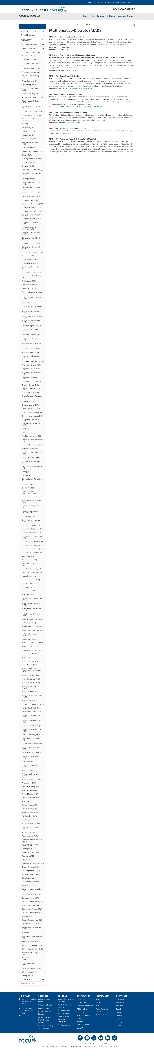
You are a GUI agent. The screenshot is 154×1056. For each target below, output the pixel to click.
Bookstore (119, 1006)
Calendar (119, 1009)
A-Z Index (111, 16)
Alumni (98, 999)
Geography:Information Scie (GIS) (32, 467)
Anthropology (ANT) (29, 85)
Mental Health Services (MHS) (32, 650)
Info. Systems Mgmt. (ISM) (31, 525)
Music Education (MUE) (30, 661)
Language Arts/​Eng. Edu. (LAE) (31, 564)
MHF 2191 (76, 70)
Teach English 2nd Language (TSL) (32, 937)
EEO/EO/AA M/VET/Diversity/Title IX (105, 1046)
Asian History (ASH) (29, 131)
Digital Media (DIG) (29, 281)
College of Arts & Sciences (44, 1001)
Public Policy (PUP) (28, 832)
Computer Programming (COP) (30, 223)
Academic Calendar (126, 16)
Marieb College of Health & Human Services (44, 1020)
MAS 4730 (77, 107)
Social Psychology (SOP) (30, 878)
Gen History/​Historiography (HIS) (32, 453)
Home (84, 16)
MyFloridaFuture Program (83, 1020)
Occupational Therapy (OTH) (32, 712)
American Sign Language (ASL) (31, 76)
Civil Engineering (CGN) (30, 179)
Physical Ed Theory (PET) (30, 787)
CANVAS (119, 1012)
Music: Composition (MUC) (31, 675)
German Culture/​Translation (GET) (32, 480)
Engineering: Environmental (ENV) (31, 373)
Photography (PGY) (29, 783)
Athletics (99, 1002)
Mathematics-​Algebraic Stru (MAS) (31, 634)
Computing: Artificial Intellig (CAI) (31, 248)
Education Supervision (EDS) (32, 326)
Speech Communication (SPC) (32, 913)
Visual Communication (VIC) (32, 968)
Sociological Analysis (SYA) (31, 894)
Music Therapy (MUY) (29, 665)
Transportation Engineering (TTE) (31, 958)
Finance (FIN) (27, 432)
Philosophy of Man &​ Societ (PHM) (31, 775)
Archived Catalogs (27, 983)
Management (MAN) (29, 591)
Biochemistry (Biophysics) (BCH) (31, 143)
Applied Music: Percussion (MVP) (31, 107)
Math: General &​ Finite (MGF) (32, 619)
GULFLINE (119, 1022)
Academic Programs (28, 31)
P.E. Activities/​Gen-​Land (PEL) (32, 753)
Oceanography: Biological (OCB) (31, 716)
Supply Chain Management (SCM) (31, 928)
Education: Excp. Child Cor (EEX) (31, 339)
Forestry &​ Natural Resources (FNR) (32, 440)
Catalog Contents (97, 16)
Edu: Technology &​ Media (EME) (31, 321)
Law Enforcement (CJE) (30, 576)
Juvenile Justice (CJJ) (29, 560)
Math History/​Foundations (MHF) (31, 609)
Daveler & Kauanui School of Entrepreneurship (64, 1007)
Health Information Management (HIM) (29, 492)
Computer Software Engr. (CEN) (31, 233)
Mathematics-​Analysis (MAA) (32, 639)
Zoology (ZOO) (27, 976)
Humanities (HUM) (28, 516)
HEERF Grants (82, 1012)
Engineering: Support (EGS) (31, 381)
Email (118, 1019)
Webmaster (79, 1046)
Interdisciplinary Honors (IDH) (32, 541)
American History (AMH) (30, 68)
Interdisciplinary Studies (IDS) (32, 549)
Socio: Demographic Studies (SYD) (32, 890)
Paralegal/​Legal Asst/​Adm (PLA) (31, 757)
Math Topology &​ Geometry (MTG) (32, 615)
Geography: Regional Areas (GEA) (31, 462)
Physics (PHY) (27, 801)
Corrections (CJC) (28, 256)
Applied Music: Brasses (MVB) (32, 97)
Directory (119, 1016)
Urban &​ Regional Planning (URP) (31, 964)
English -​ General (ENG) (30, 385)
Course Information (29, 27)
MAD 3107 (76, 89)
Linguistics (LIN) (27, 583)
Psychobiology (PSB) (29, 816)
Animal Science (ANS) (29, 81)
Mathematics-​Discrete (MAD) (32, 643)
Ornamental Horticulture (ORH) (30, 739)
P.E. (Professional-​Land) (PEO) (32, 744)
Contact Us (25, 1016)
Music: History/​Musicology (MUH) (31, 687)
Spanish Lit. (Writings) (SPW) (32, 909)
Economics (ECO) (28, 303)
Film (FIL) (25, 429)
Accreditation (81, 1002)
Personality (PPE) (28, 761)
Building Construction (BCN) (32, 159)
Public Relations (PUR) (30, 836)
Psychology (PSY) (28, 820)
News (123, 2)
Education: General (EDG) (31, 349)
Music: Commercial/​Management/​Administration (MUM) (32, 670)
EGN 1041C (98, 107)
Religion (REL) (27, 860)
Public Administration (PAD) (31, 823)
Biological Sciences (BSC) (30, 148)
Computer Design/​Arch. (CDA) (32, 215)
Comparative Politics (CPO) (31, 208)
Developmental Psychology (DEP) (31, 276)
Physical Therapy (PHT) (30, 794)
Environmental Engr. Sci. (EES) (32, 409)
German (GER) (27, 475)
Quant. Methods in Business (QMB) (32, 840)
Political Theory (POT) (29, 809)
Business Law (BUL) (29, 162)
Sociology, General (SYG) (30, 898)
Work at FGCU (101, 1015)
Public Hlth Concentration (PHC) (31, 828)
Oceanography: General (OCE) (32, 726)
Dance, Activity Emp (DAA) (31, 272)
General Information (28, 35)
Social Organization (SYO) (31, 871)
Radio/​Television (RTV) (30, 845)
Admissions (120, 1002)
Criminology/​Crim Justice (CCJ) (31, 267)
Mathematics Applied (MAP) (32, 627)
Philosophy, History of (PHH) (32, 779)
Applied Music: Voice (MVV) (31, 115)
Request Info (113, 2)
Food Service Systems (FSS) (31, 436)
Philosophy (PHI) (28, 770)
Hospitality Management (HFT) (30, 506)
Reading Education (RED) (31, 852)
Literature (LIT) (27, 587)
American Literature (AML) (31, 72)
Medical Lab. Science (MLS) (31, 647)
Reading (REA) (27, 849)
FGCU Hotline (82, 1009)
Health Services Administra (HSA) (31, 501)
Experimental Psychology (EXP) (31, 424)
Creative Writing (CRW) (30, 260)
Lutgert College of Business (44, 1013)
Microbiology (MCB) (29, 654)
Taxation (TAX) (27, 933)
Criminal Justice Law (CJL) (31, 263)
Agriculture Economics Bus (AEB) (31, 64)
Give (129, 2)
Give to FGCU (101, 1006)
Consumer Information (85, 1006)
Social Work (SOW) (29, 885)
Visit (97, 2)
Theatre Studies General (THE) (32, 949)
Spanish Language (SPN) (30, 905)
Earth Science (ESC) (29, 288)
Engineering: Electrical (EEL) (31, 369)
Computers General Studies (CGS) (31, 239)
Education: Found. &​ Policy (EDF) (31, 344)
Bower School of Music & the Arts (66, 1001)
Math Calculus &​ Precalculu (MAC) (31, 604)
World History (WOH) (29, 972)
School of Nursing (64, 1013)
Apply (90, 2)
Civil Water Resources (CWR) (32, 193)
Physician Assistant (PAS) (31, 798)
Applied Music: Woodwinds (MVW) (31, 119)
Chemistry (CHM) (28, 166)
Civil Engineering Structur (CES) (31, 183)
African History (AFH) (29, 59)
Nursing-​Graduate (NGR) (31, 708)
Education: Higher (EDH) (30, 352)
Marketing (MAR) (28, 595)
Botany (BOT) (27, 155)
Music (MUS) (26, 658)
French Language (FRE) (30, 449)
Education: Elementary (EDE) (32, 335)
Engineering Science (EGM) (31, 365)
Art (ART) (25, 124)
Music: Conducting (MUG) (31, 679)
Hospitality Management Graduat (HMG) (30, 512)
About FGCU (81, 999)
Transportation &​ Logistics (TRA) (31, 953)
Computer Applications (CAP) (32, 211)
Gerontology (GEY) (28, 484)
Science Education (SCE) (30, 867)
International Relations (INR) (32, 553)
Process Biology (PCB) (30, 812)
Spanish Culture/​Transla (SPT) (32, 902)
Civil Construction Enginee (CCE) (31, 174)
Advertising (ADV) (28, 56)
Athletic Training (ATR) (29, 139)
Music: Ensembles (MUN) (31, 683)
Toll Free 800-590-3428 (28, 1012)
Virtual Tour (81, 1028)
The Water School (64, 1025)
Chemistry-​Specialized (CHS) (32, 170)
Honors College (43, 1008)
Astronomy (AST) (28, 135)
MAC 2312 (65, 70)
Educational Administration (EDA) (31, 357)
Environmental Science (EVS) (32, 412)
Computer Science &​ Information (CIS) (29, 228)
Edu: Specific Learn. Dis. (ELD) (32, 317)
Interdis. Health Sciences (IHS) (32, 529)
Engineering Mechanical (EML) (33, 361)
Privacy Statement (47, 1046)
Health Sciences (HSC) (30, 497)
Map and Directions (84, 1016)
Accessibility (87, 1046)
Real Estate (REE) (28, 856)
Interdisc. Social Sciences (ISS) (32, 533)
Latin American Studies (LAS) (32, 572)
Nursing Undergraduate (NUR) (33, 704)
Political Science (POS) (29, 805)
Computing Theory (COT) (31, 243)
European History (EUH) (30, 420)
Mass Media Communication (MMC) (32, 599)
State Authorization (84, 1025)
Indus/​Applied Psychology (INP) (31, 521)
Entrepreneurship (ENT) (30, 405)
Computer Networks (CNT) (31, 219)
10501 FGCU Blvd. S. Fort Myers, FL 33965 (29, 1001)
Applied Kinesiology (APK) (31, 94)
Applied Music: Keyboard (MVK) (30, 102)
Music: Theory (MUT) (29, 701)
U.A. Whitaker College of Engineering (46, 1027)
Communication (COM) (30, 200)
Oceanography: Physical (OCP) (33, 735)
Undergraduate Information (26, 40)
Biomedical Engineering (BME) (32, 151)
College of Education (45, 1005)
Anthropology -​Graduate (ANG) (30, 89)
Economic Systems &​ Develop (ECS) (32, 298)
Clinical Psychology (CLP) (31, 197)
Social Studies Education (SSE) (32, 882)
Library (118, 1025)
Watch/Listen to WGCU (102, 1010)
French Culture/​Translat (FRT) (32, 445)
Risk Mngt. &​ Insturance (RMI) (33, 863)
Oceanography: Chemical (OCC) (31, 721)
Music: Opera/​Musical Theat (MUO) (32, 696)
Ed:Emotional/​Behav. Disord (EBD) (32, 307)
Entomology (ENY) (28, 401)
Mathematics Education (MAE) (33, 630)
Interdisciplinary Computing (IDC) (32, 537)
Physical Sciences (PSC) (30, 790)
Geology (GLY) (27, 472)
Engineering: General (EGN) (31, 378)
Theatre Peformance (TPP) (31, 942)
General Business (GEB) (30, 457)
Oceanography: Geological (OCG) (31, 730)
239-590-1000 (27, 1008)
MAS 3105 (88, 89)
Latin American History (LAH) (32, 569)
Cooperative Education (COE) (32, 252)
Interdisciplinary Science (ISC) (32, 545)
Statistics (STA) (27, 916)
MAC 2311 (65, 50)
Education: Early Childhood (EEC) (31, 330)
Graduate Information (29, 45)
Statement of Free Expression (64, 1046)
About (103, 2)
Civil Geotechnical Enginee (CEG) (31, 188)
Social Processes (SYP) (30, 874)
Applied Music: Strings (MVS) (32, 111)
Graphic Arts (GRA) (28, 488)
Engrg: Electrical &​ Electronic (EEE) (32, 397)
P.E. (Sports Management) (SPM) (31, 748)
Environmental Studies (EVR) (32, 416)
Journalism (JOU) (28, 556)
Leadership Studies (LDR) (31, 580)
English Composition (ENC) (31, 389)
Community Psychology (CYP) (32, 204)
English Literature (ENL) (30, 392)
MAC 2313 (65, 107)
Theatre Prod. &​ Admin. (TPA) (32, 945)
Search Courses (26, 980)
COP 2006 (87, 107)
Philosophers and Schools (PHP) (31, 766)
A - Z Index (120, 999)
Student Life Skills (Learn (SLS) (32, 924)
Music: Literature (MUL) (30, 692)
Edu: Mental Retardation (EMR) (30, 312)
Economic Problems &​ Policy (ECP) (32, 293)
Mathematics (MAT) (29, 623)
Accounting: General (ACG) (31, 52)
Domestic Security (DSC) (30, 285)
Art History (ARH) (28, 128)
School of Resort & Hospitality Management (64, 1019)
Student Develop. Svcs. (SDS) (32, 920)
